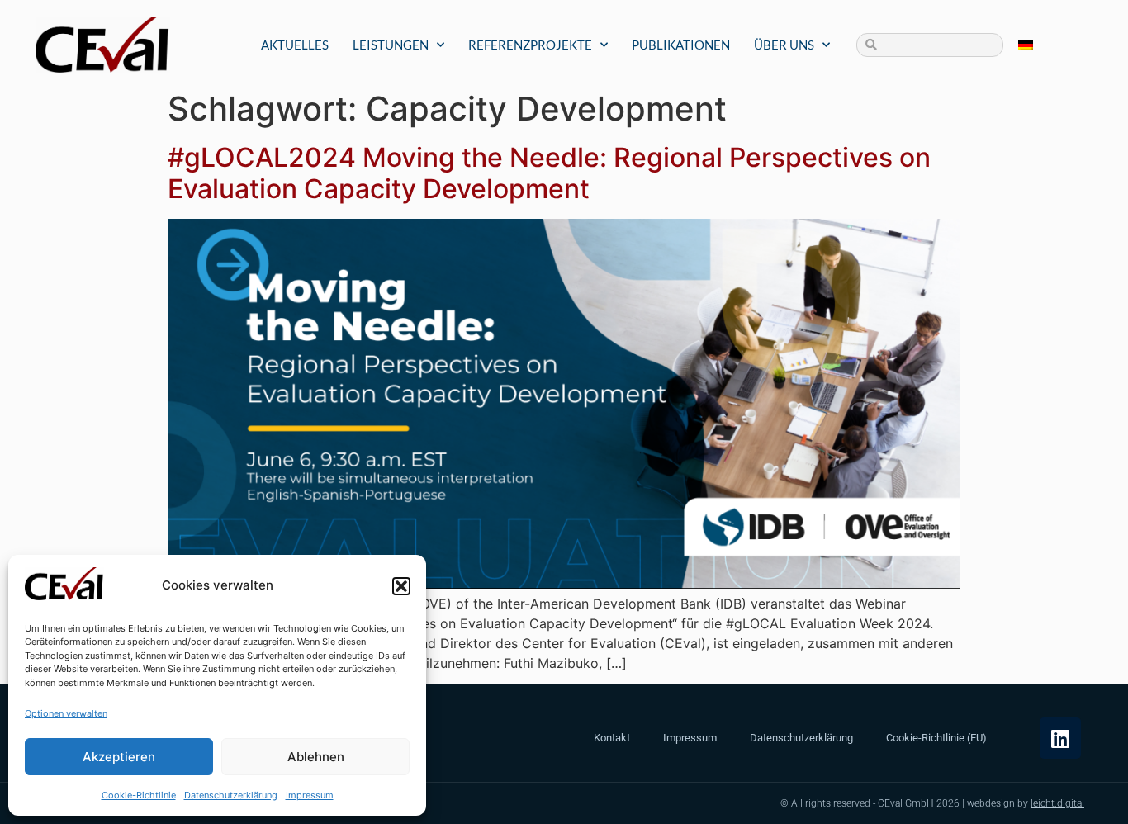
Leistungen (391, 44)
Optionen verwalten (66, 713)
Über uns (784, 44)
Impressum (310, 795)
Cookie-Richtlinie (139, 795)
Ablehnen (315, 757)
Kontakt (612, 738)
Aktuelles (295, 44)
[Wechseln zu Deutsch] (1025, 45)
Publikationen (681, 44)
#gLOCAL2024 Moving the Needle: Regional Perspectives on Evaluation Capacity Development (549, 173)
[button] (401, 586)
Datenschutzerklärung (230, 795)
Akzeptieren (119, 757)
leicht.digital (1057, 803)
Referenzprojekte (530, 44)
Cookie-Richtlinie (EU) (936, 738)
